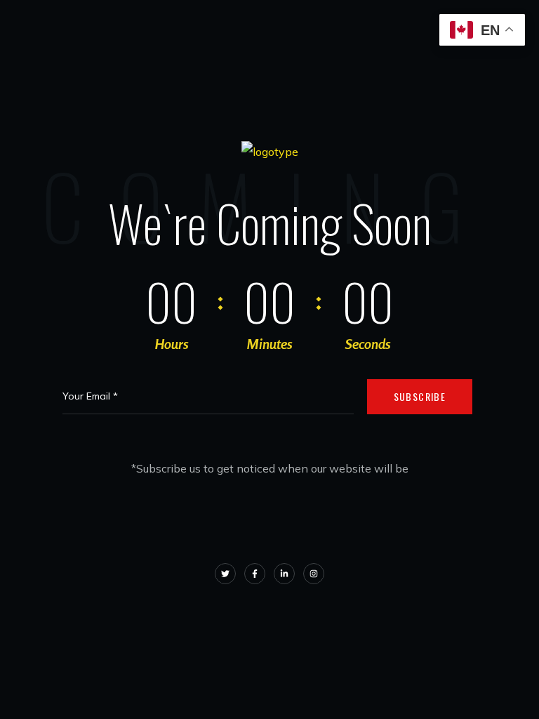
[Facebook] (254, 573)
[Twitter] (225, 573)
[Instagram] (313, 573)
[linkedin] (284, 573)
